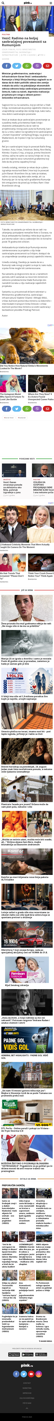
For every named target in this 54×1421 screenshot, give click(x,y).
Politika (6, 34)
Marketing (27, 1388)
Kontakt (27, 1383)
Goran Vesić (9, 418)
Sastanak (22, 418)
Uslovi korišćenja (27, 1398)
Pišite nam (27, 1403)
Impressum (27, 1393)
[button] (3, 475)
